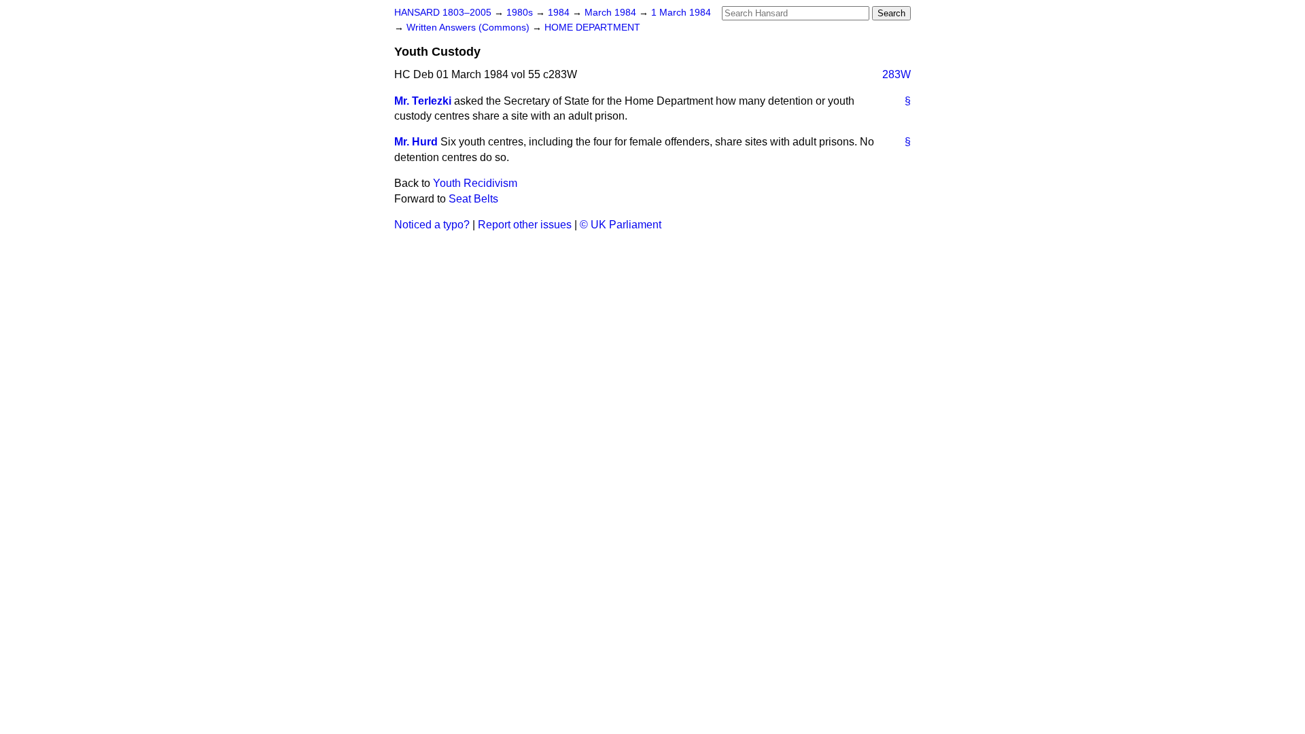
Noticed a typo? (432, 224)
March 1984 (612, 12)
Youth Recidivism (475, 183)
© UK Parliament (620, 224)
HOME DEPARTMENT (592, 27)
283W (896, 74)
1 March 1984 (681, 12)
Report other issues (525, 224)
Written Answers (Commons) (469, 27)
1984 (560, 12)
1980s (521, 12)
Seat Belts (473, 199)
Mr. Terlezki (422, 101)
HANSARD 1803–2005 (442, 12)
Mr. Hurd (416, 141)
